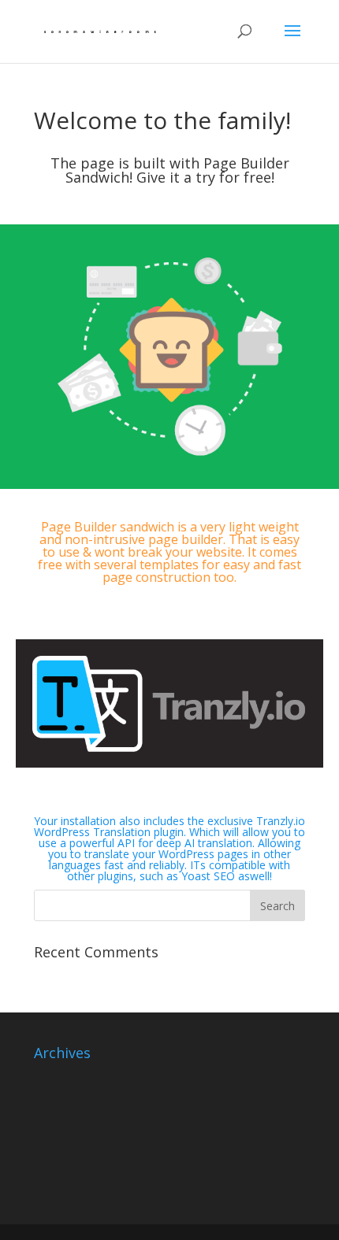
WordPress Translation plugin (109, 831)
